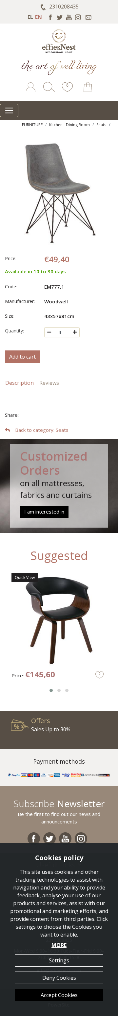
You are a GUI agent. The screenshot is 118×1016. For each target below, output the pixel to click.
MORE (59, 945)
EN (38, 17)
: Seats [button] (42, 430)
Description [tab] (19, 382)
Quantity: (14, 331)
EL (30, 17)
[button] (66, 92)
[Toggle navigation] (9, 110)
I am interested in (44, 511)
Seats (101, 124)
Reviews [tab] (49, 382)
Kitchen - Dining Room (69, 124)
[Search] (48, 92)
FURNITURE (32, 124)
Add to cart (22, 356)
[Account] (31, 92)
